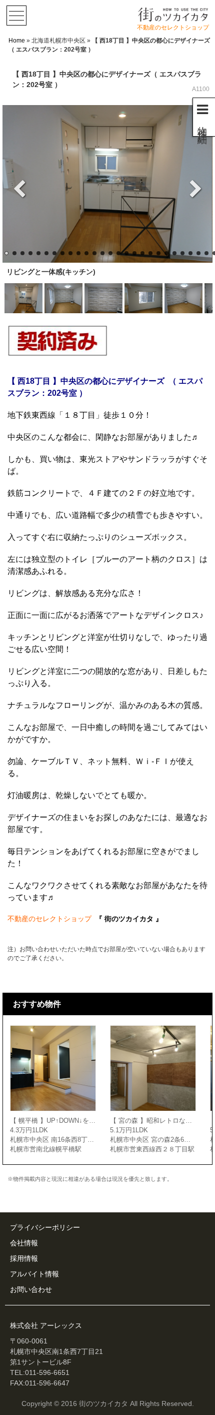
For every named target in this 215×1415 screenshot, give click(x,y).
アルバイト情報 (34, 1274)
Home (16, 40)
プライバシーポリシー (45, 1227)
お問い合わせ (31, 1289)
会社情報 (24, 1243)
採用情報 (24, 1258)
